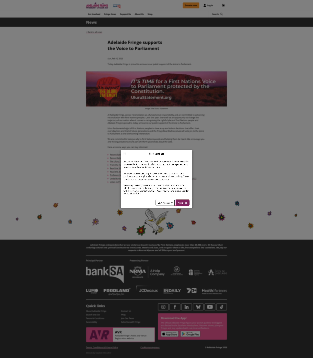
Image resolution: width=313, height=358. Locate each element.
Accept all (182, 203)
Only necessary (165, 203)
